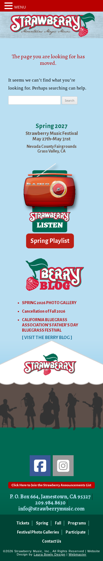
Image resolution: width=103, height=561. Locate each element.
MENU (20, 7)
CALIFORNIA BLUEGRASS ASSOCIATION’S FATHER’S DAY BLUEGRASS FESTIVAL (50, 325)
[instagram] (63, 465)
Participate (76, 532)
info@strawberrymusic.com (51, 508)
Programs (77, 523)
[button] (9, 6)
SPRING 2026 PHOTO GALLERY (49, 303)
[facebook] (40, 465)
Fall (58, 523)
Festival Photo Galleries (38, 532)
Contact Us (51, 541)
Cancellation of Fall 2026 (43, 311)
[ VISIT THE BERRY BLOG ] (47, 337)
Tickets (22, 523)
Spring (42, 523)
